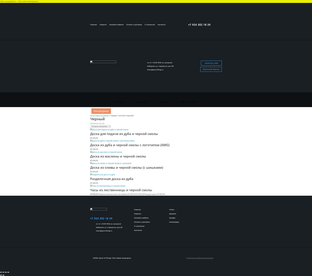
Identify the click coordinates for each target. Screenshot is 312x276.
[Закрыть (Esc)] (8, 272)
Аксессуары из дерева (99, 115)
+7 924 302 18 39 (101, 218)
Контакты (162, 25)
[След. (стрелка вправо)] (3, 275)
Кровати (141, 102)
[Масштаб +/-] (1, 272)
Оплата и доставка (134, 25)
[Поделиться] (6, 272)
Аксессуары (189, 102)
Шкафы (164, 102)
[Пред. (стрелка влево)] (1, 275)
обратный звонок (211, 69)
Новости (103, 25)
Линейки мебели (116, 25)
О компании (150, 25)
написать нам (211, 63)
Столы (118, 102)
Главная (93, 25)
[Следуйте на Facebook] (215, 24)
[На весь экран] (3, 272)
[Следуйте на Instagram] (220, 24)
